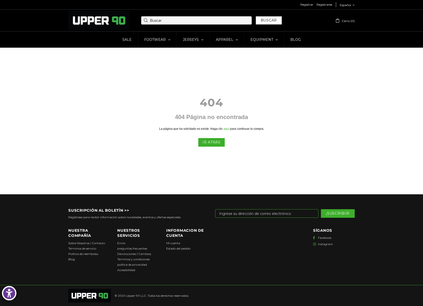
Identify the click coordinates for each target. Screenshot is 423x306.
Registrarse (324, 4)
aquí (226, 129)
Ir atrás (211, 142)
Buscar (269, 20)
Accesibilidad (126, 270)
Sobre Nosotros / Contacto (86, 243)
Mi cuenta (173, 243)
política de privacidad (132, 264)
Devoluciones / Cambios (134, 254)
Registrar (306, 4)
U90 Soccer (98, 20)
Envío (121, 243)
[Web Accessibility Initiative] (9, 293)
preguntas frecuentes (132, 248)
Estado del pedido (178, 248)
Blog (71, 259)
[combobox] (196, 20)
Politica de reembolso (83, 254)
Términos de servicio (82, 248)
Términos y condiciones (133, 259)
